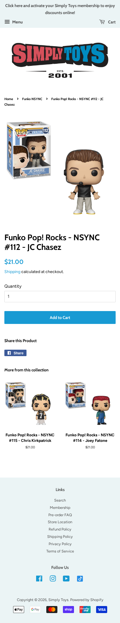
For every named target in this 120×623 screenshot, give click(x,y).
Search (60, 500)
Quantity (13, 286)
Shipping (12, 271)
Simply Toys (58, 600)
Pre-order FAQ (60, 515)
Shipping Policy (60, 536)
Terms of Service (60, 551)
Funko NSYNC (32, 99)
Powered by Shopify (86, 600)
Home (8, 99)
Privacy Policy (60, 544)
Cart (111, 21)
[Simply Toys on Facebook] (39, 580)
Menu (17, 22)
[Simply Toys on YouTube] (66, 580)
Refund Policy (60, 529)
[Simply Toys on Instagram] (53, 580)
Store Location (60, 522)
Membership (60, 507)
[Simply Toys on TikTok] (80, 578)
